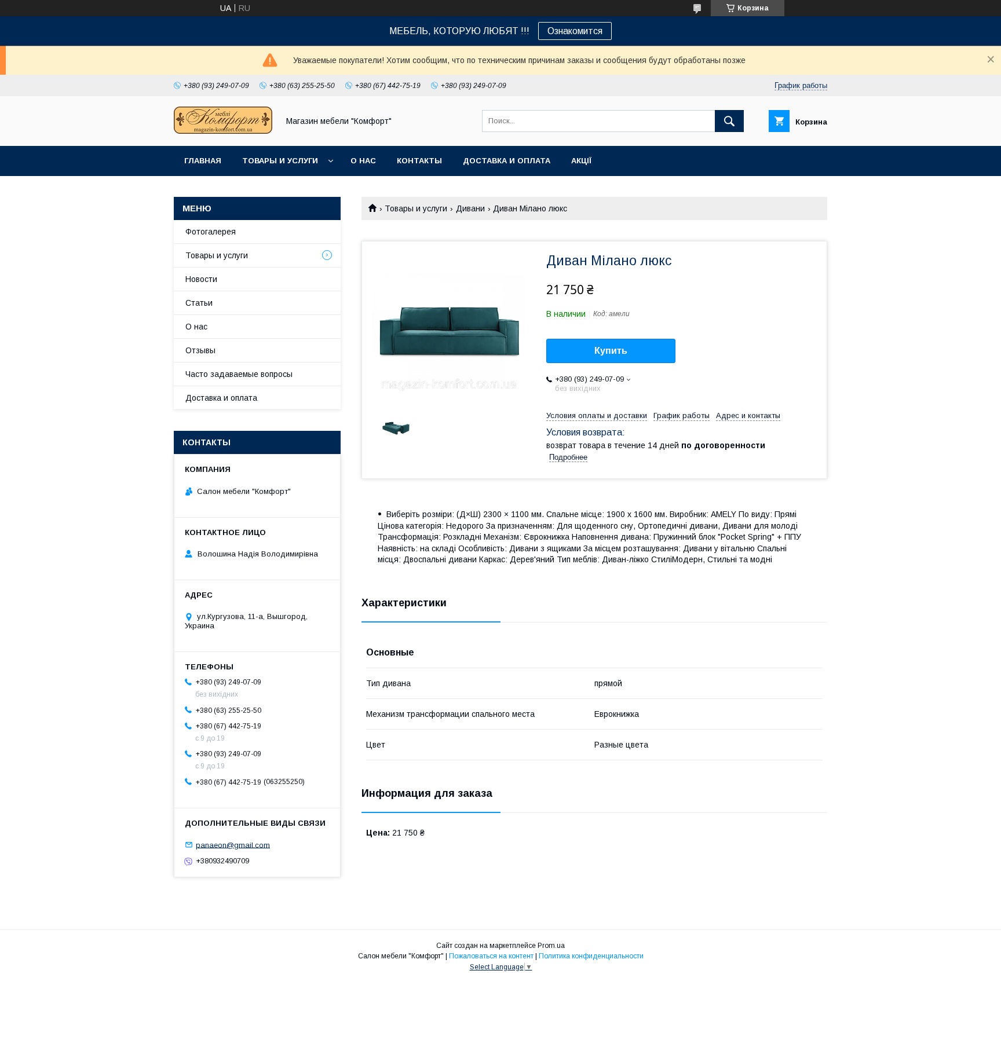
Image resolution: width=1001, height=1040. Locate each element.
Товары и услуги (280, 160)
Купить (610, 351)
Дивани (470, 208)
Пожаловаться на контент (491, 956)
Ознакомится (574, 31)
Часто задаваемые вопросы (239, 374)
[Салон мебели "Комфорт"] (223, 131)
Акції (581, 160)
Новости (201, 279)
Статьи (199, 302)
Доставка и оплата (506, 160)
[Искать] (729, 121)
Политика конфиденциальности (591, 956)
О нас (363, 160)
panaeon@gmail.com (233, 844)
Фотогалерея (210, 231)
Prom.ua (551, 946)
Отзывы (200, 350)
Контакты (419, 160)
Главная (202, 160)
